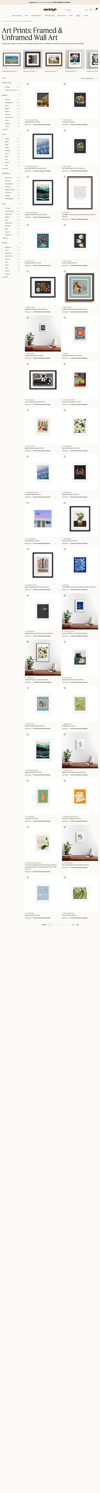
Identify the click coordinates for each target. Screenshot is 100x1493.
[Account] (86, 10)
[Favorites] (91, 10)
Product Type (6, 82)
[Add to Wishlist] (28, 84)
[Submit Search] (65, 10)
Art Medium (6, 173)
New (26, 15)
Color (4, 134)
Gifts (70, 15)
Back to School (17, 15)
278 (73, 924)
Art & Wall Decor (36, 15)
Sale (78, 15)
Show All (5, 129)
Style (3, 203)
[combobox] (73, 10)
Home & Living (49, 15)
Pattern (4, 242)
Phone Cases (62, 15)
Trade (86, 15)
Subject (4, 95)
